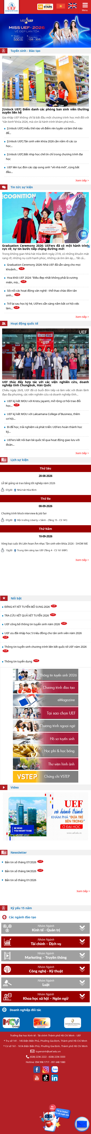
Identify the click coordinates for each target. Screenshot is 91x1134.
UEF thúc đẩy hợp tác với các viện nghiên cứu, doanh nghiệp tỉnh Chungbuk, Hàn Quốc (45, 383)
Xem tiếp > (82, 180)
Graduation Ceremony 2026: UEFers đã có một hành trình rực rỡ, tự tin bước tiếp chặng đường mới (45, 247)
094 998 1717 (42, 1062)
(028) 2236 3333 (57, 1056)
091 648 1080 (58, 1062)
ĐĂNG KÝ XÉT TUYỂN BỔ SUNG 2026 (27, 607)
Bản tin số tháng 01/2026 (20, 880)
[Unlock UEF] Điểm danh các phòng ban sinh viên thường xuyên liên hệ (45, 110)
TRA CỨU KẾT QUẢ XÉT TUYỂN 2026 (27, 615)
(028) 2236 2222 (38, 1056)
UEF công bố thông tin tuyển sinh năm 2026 (32, 624)
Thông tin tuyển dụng (18, 661)
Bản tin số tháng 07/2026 (20, 862)
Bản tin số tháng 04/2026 (20, 871)
